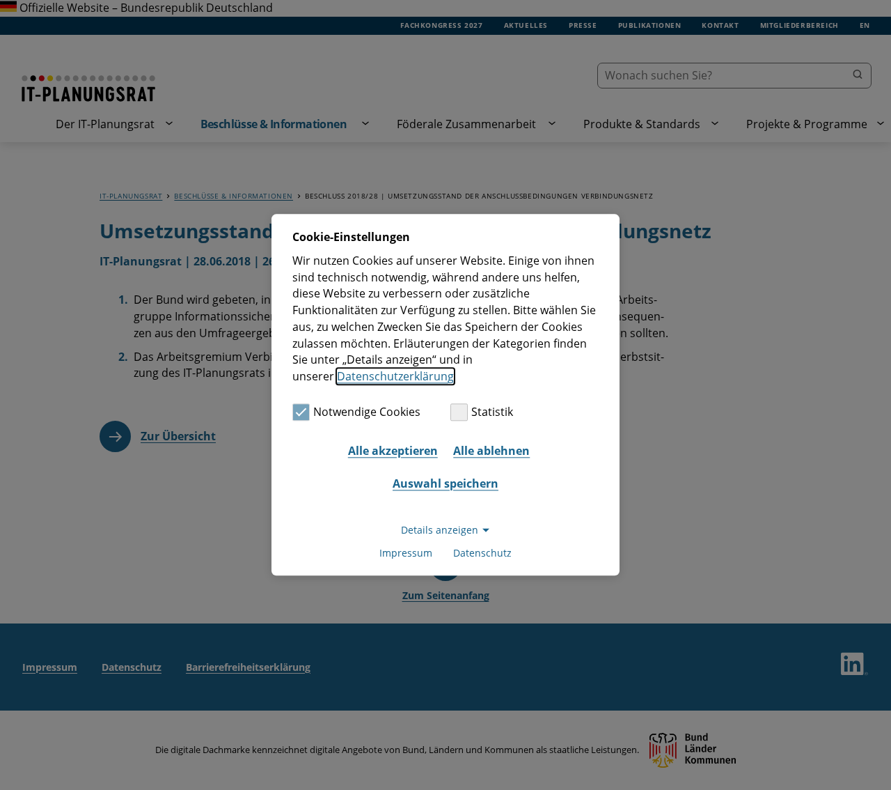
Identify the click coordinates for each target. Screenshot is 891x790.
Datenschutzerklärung (395, 376)
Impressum (405, 553)
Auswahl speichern (445, 483)
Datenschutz (482, 553)
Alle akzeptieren (393, 450)
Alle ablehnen (491, 450)
